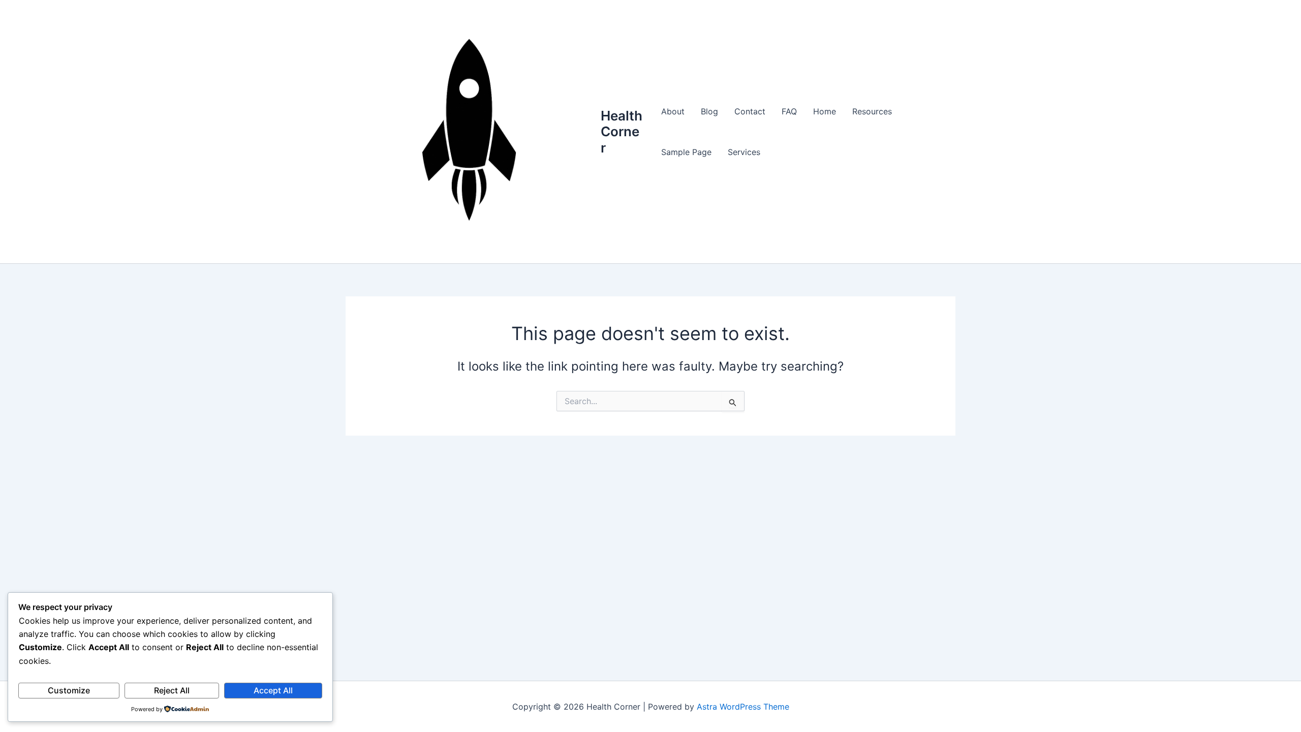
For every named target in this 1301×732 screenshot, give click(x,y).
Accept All (273, 690)
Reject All (172, 690)
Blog (709, 111)
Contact (749, 111)
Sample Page (686, 152)
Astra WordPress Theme (743, 707)
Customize (69, 690)
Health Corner (621, 131)
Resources (872, 111)
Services (744, 152)
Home (824, 111)
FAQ (789, 111)
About (673, 111)
